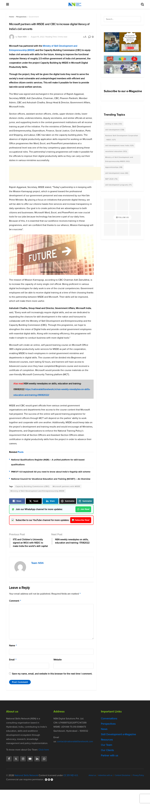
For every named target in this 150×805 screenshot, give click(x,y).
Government (34, 16)
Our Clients (107, 750)
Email (13, 659)
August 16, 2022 (38, 36)
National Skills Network (26, 775)
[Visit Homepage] (75, 4)
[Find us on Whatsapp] (44, 758)
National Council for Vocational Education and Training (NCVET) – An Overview (50, 479)
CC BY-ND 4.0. (70, 775)
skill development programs (118, 185)
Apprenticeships (113, 167)
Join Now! (84, 509)
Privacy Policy (138, 775)
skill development (114, 129)
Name (13, 645)
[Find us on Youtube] (30, 758)
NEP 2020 (111, 179)
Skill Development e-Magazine (118, 734)
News (104, 729)
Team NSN (22, 36)
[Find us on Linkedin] (37, 758)
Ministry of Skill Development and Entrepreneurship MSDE (37, 491)
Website (57, 659)
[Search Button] (142, 4)
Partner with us (109, 755)
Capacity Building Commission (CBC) (32, 486)
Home (11, 16)
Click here (44, 749)
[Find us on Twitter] (16, 758)
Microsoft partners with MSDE (66, 486)
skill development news (116, 173)
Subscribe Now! (82, 520)
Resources (107, 739)
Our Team (106, 745)
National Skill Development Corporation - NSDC (121, 137)
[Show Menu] (7, 4)
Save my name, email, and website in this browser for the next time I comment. (52, 673)
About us (92, 775)
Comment (15, 600)
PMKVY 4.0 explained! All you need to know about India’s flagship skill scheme (50, 471)
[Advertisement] (62, 173)
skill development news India (119, 145)
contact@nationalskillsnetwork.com (75, 741)
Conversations (109, 718)
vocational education (116, 151)
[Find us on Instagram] (23, 758)
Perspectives (21, 16)
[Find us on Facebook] (9, 758)
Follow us (123, 217)
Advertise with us (105, 775)
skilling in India (113, 124)
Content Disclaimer (122, 775)
